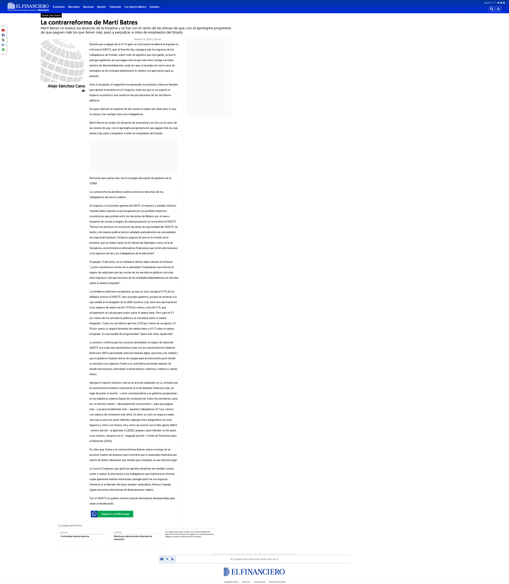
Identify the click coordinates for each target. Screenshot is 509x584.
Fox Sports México (135, 6)
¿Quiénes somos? (231, 582)
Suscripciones (259, 582)
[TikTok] (504, 3)
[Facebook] (493, 3)
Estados (154, 6)
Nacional (88, 6)
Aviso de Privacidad (277, 582)
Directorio (246, 582)
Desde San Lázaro (51, 15)
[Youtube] (501, 3)
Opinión (101, 6)
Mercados (74, 6)
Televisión (115, 6)
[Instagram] (499, 3)
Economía (59, 6)
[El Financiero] (28, 6)
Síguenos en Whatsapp (115, 514)
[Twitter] (496, 3)
